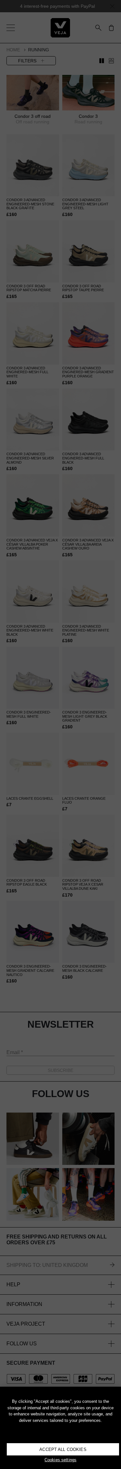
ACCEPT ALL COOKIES (62, 1449)
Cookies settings (60, 1459)
